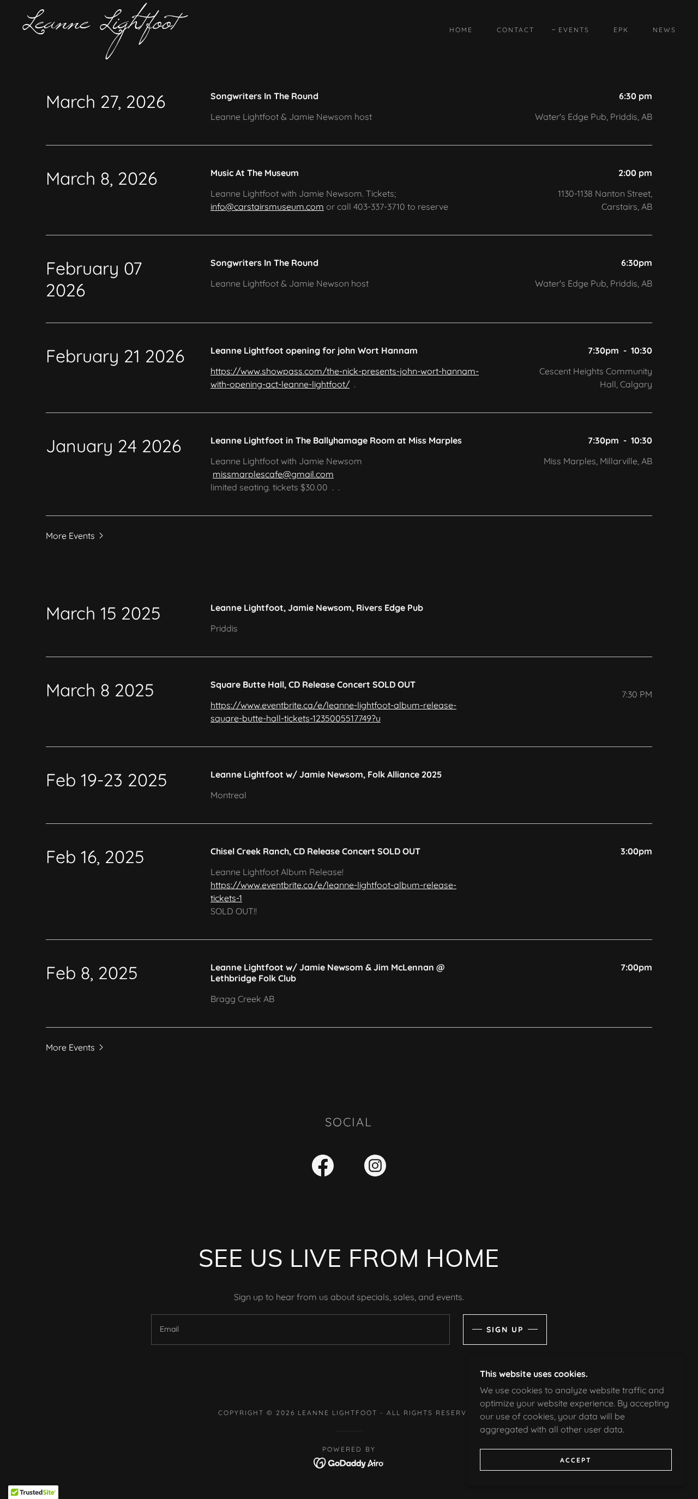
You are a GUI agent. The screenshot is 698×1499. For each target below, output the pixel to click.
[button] (76, 535)
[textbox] (300, 1329)
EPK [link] (621, 30)
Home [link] (461, 30)
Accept (576, 1460)
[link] (111, 25)
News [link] (664, 30)
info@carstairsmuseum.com (267, 206)
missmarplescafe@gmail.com (273, 474)
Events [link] (573, 30)
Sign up (505, 1329)
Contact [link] (515, 30)
